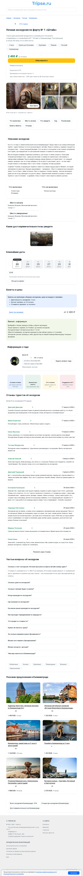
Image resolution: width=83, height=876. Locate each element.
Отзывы (29, 126)
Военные (63, 664)
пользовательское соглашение (14, 874)
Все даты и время (18, 281)
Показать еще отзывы (42, 552)
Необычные (14, 664)
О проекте (46, 830)
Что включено (15, 121)
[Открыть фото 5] (68, 102)
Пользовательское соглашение (16, 846)
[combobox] (41, 10)
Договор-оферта (11, 848)
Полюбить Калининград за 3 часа (57, 743)
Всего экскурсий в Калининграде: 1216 (23, 803)
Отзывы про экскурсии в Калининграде (55, 803)
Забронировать (41, 60)
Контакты (46, 824)
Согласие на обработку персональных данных (21, 851)
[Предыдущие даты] (10, 264)
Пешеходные (50, 664)
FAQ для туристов (48, 833)
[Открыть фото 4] (50, 102)
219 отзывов (23, 24)
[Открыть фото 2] (50, 89)
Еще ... (8, 857)
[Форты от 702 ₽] (41, 245)
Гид (55, 121)
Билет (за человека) (16, 312)
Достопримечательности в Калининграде (24, 808)
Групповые (37, 664)
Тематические (15, 668)
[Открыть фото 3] (68, 89)
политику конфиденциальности (46, 872)
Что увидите (45, 121)
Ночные (25, 664)
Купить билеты (15, 126)
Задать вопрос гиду (63, 361)
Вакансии (46, 827)
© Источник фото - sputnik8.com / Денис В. (19, 112)
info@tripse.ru (12, 831)
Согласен (74, 873)
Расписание (65, 121)
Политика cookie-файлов (14, 854)
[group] (41, 47)
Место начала (30, 121)
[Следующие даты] (73, 264)
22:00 (11, 272)
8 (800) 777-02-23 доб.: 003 (16, 834)
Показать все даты (16, 65)
